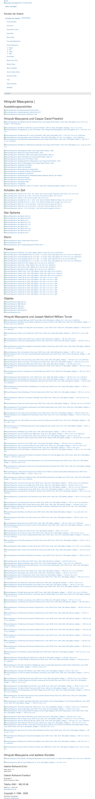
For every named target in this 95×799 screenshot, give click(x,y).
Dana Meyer (10, 56)
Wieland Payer (11, 64)
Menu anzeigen (11, 6)
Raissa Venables (12, 84)
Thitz (8, 80)
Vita (10, 50)
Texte (10, 51)
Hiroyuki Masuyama (12, 45)
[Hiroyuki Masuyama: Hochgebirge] (14, 183)
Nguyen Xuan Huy (12, 60)
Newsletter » (8, 93)
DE (5, 1)
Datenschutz (15, 798)
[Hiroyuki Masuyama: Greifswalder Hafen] (16, 181)
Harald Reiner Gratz (13, 29)
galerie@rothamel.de (10, 789)
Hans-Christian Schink (13, 72)
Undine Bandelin (11, 22)
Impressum (7, 798)
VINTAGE (9, 87)
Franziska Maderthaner (14, 41)
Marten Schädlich (12, 68)
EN (7, 1)
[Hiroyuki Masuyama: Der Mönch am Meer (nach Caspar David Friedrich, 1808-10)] (29, 154)
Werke (11, 48)
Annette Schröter (12, 76)
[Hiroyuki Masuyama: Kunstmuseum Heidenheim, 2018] (20, 114)
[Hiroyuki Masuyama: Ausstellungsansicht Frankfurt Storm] (21, 110)
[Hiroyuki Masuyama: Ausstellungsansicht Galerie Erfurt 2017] (22, 112)
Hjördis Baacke (26, 18)
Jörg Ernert (10, 26)
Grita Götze (10, 33)
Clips (10, 53)
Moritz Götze (10, 37)
